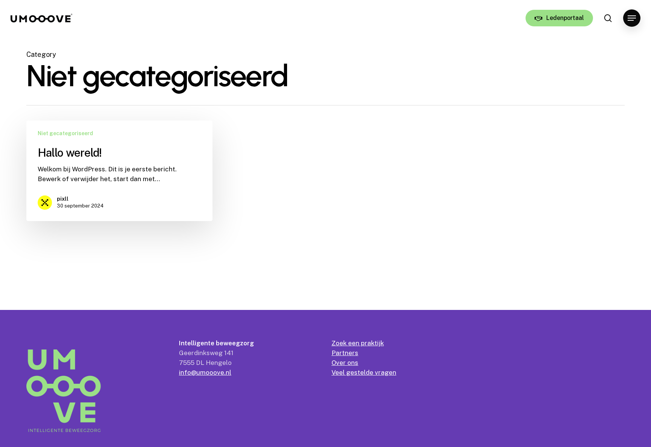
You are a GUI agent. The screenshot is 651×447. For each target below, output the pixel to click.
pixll (63, 199)
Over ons (345, 362)
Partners (345, 353)
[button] (631, 18)
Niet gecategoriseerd (65, 133)
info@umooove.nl (205, 372)
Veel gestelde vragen (364, 372)
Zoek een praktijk (358, 343)
